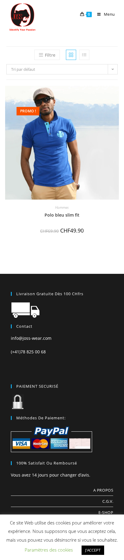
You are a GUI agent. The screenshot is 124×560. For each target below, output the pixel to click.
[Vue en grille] (71, 55)
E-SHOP (105, 512)
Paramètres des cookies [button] (49, 550)
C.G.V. (107, 501)
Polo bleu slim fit (62, 215)
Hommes (62, 207)
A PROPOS (103, 490)
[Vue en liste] (84, 55)
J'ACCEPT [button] (93, 550)
